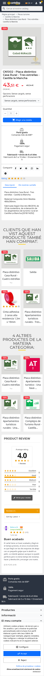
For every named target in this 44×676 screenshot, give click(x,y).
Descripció (10, 185)
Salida (33, 272)
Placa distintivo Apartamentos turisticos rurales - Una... (11, 422)
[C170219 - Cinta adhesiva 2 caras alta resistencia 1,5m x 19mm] (11, 298)
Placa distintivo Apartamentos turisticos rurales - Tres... (33, 317)
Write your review (23, 497)
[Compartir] (15, 168)
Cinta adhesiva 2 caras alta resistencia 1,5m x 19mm (11, 317)
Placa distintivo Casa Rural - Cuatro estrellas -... (11, 277)
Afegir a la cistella (22, 120)
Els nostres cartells (27, 185)
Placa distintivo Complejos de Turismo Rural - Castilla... (33, 422)
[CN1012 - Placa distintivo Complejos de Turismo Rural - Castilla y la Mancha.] (33, 404)
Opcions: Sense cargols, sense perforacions (17, 94)
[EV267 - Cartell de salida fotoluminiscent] (33, 258)
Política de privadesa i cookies (28, 666)
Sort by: (9, 517)
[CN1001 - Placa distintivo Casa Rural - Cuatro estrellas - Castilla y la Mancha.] (11, 258)
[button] (36, 3)
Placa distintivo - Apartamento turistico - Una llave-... (33, 383)
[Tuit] (20, 168)
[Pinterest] (26, 168)
